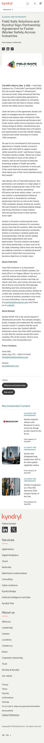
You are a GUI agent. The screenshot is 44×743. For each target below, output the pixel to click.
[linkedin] (5, 529)
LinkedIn (10, 305)
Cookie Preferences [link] (10, 715)
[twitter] (14, 529)
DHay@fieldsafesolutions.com (15, 357)
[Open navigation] (41, 3)
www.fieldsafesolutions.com (16, 302)
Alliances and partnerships (14, 17)
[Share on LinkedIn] (7, 48)
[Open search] (35, 3)
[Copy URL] (12, 48)
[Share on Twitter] (3, 48)
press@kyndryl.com (10, 366)
